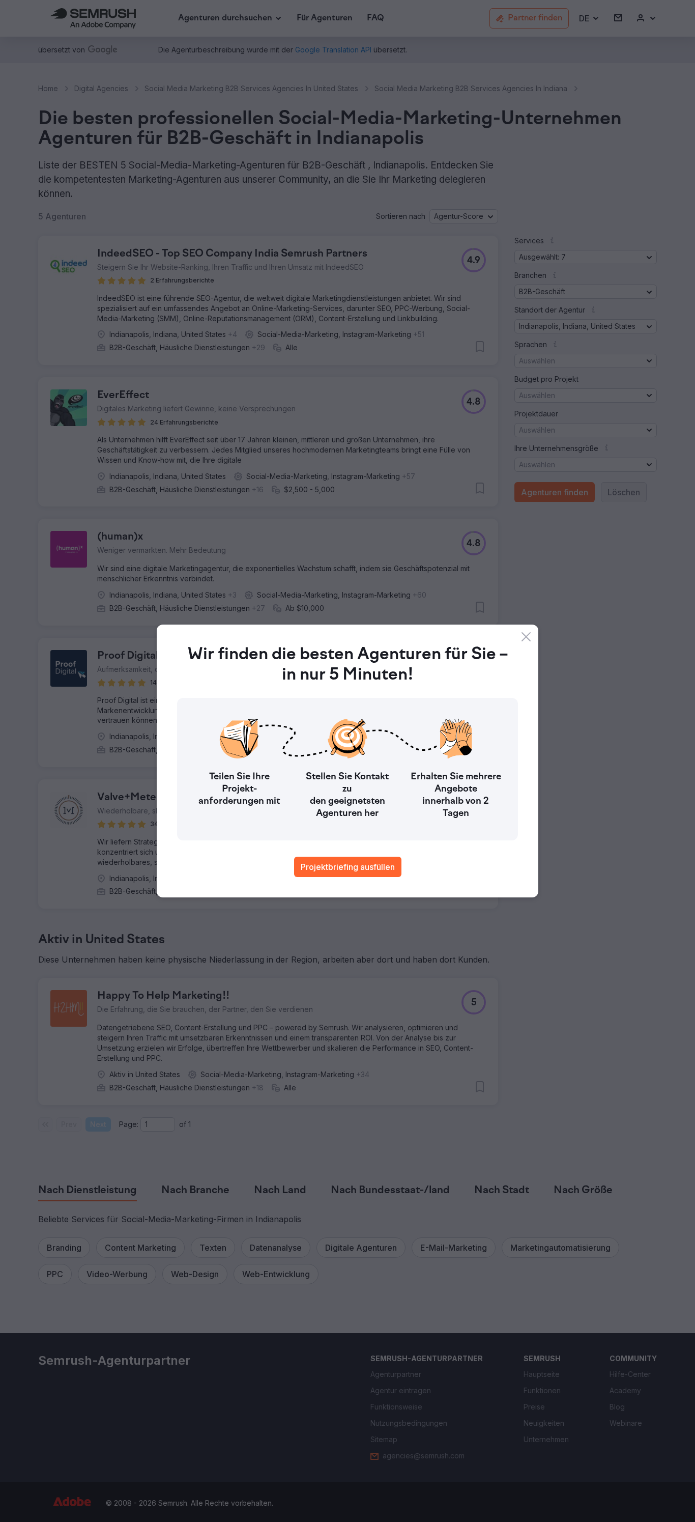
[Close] (526, 637)
